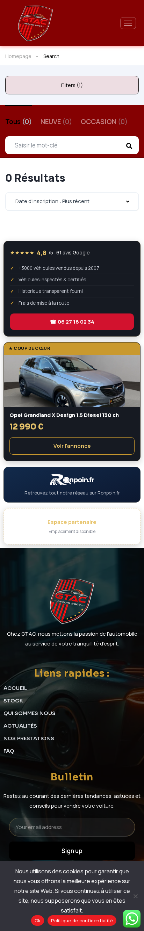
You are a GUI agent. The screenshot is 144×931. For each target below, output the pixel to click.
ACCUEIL (15, 688)
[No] (135, 896)
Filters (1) (72, 85)
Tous (18, 121)
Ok (38, 920)
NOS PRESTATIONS (28, 738)
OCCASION (104, 121)
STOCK (13, 700)
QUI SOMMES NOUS (29, 713)
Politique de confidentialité (82, 920)
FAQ (8, 751)
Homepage (18, 56)
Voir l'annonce (72, 445)
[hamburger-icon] (128, 23)
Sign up (72, 851)
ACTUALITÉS (20, 725)
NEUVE (56, 121)
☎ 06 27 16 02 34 (72, 321)
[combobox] (72, 201)
